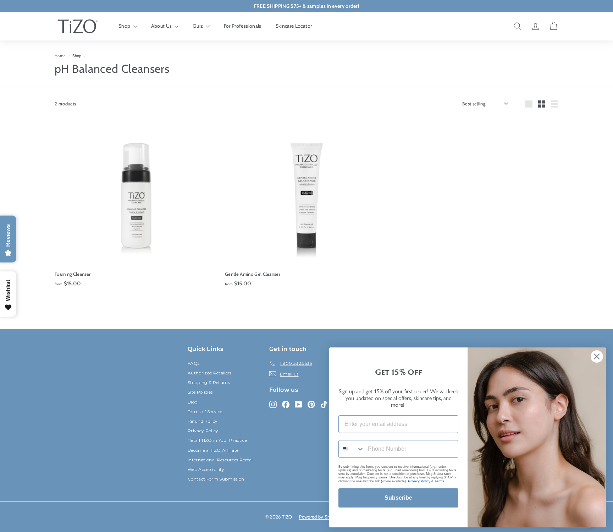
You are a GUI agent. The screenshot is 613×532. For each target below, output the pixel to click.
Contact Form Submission (216, 479)
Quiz (198, 26)
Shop (125, 26)
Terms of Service (205, 411)
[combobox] (351, 448)
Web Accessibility (206, 469)
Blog (193, 402)
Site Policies (200, 392)
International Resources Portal (220, 459)
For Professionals (242, 26)
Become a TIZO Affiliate (213, 450)
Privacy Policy (203, 430)
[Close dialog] (597, 356)
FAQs (193, 363)
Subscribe (398, 498)
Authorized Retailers (210, 372)
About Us (162, 26)
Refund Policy (202, 421)
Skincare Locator (294, 26)
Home (60, 55)
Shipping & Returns (209, 382)
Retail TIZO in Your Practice (217, 440)
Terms (439, 481)
